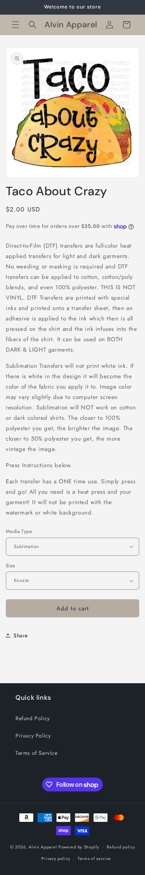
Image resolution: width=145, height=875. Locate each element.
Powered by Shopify (78, 846)
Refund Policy (32, 718)
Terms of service (94, 858)
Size (10, 565)
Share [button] (21, 635)
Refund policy (121, 847)
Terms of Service (36, 753)
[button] (15, 24)
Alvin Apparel (43, 846)
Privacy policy (55, 858)
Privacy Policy (33, 735)
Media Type (19, 531)
